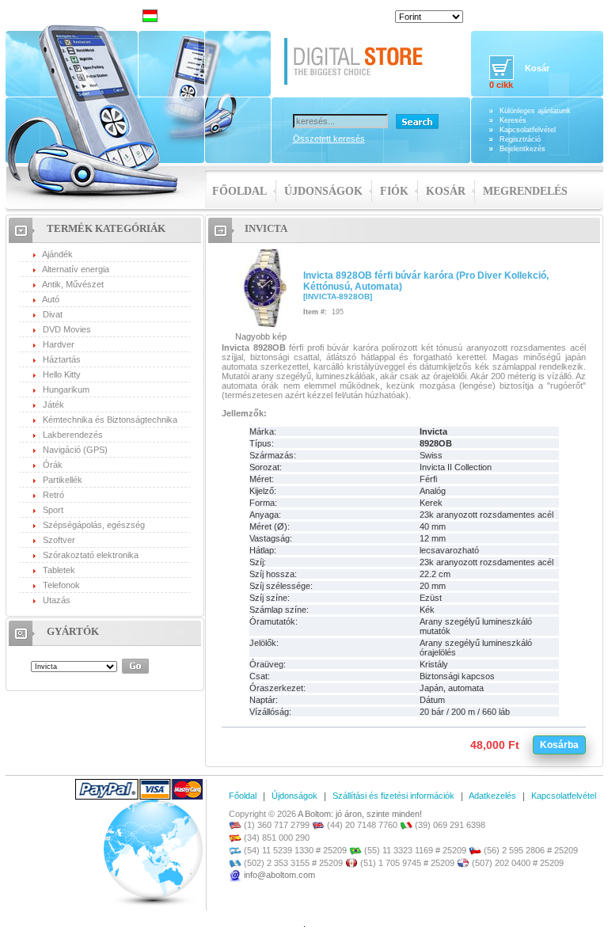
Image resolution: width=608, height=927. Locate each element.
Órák (53, 464)
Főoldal (239, 191)
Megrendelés (525, 191)
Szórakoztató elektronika (91, 555)
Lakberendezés (73, 434)
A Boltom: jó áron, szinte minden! (360, 814)
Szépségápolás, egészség (94, 525)
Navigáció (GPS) (75, 449)
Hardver (58, 344)
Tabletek (59, 570)
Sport (53, 510)
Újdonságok (323, 191)
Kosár (446, 191)
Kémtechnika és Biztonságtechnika (110, 419)
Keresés (513, 120)
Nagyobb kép (261, 336)
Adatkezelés (492, 795)
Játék (53, 404)
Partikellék (62, 479)
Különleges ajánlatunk (535, 111)
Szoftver (59, 540)
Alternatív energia (75, 269)
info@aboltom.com (279, 875)
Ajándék (57, 254)
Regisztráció (520, 139)
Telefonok (61, 585)
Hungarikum (66, 389)
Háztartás (62, 359)
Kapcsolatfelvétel (528, 130)
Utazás (56, 600)
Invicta (266, 228)
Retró (53, 495)
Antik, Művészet (73, 284)
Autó (50, 299)
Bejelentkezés (522, 149)
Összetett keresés (329, 138)
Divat (53, 314)
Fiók (394, 191)
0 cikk (501, 84)
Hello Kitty (62, 374)
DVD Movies (67, 329)
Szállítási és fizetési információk (393, 795)
